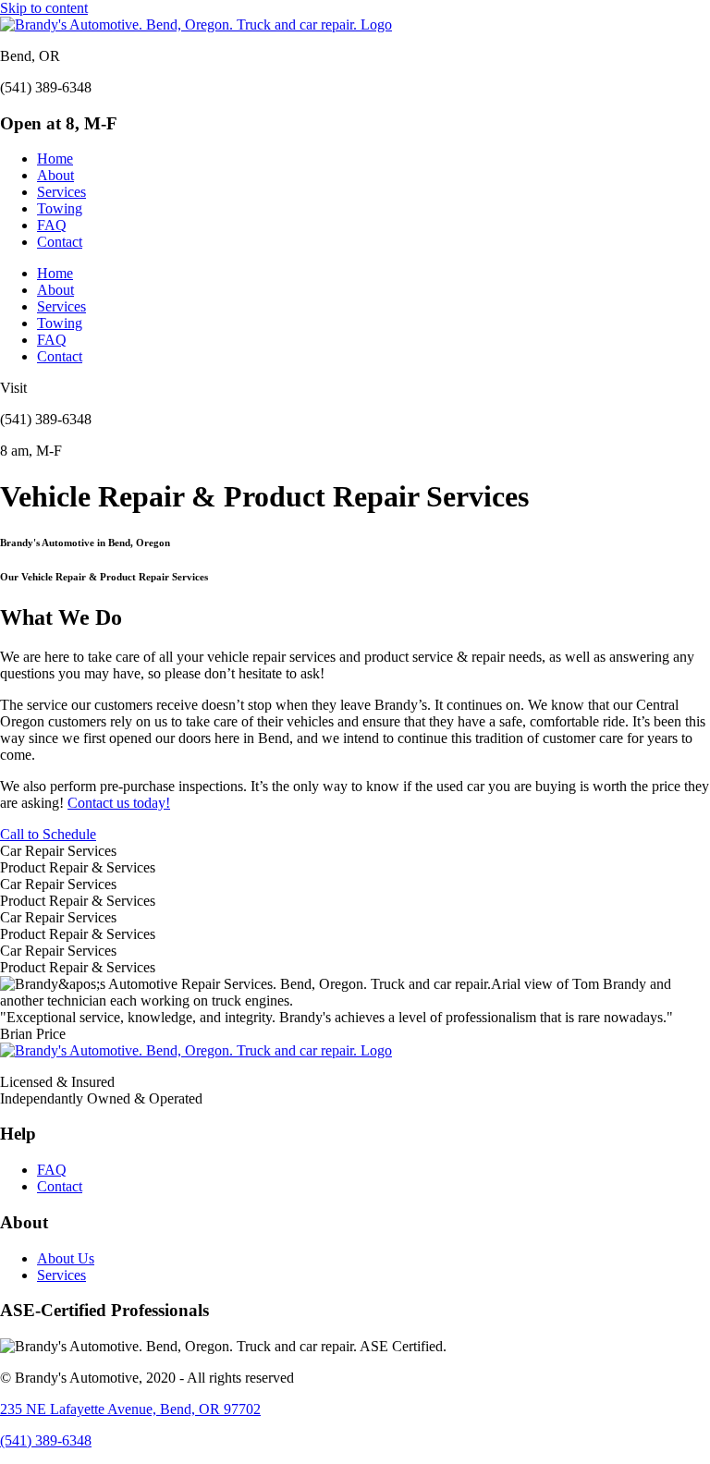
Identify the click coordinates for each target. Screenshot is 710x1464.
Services (61, 192)
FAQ (52, 225)
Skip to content (44, 8)
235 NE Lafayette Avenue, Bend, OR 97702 (130, 1409)
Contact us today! (118, 803)
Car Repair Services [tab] (58, 851)
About (55, 175)
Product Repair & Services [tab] (77, 867)
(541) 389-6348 (46, 1440)
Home (55, 158)
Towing (59, 208)
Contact (59, 242)
